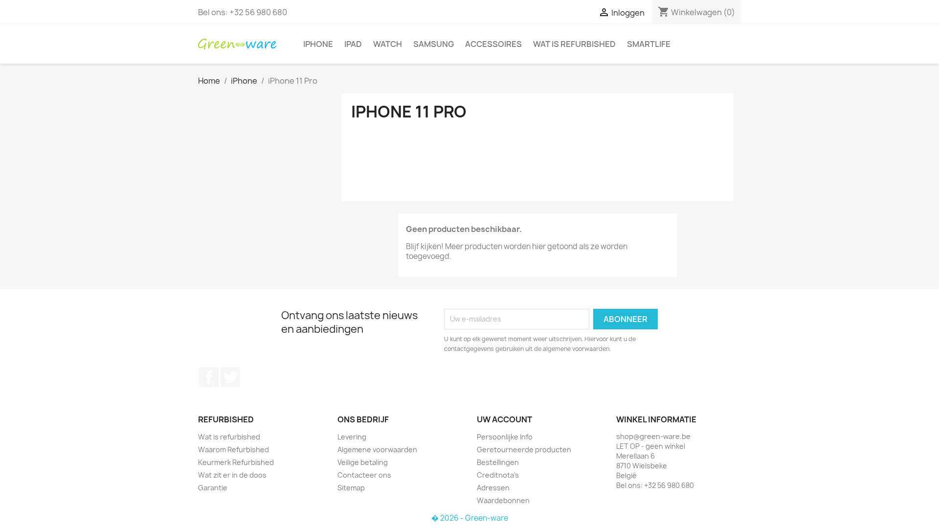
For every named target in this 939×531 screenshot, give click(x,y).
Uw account (504, 419)
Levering (351, 436)
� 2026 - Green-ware (469, 518)
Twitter (230, 377)
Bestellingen (498, 462)
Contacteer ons (364, 475)
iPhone (318, 44)
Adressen (493, 487)
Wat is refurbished (574, 44)
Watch (387, 44)
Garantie (212, 487)
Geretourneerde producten (524, 449)
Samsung (433, 44)
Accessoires (493, 44)
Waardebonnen (503, 500)
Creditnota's (498, 475)
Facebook (209, 377)
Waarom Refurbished (233, 449)
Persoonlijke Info (505, 436)
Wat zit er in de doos (232, 475)
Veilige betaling (362, 462)
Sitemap (351, 487)
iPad (353, 44)
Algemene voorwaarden (377, 449)
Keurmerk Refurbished (236, 462)
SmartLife (649, 44)
